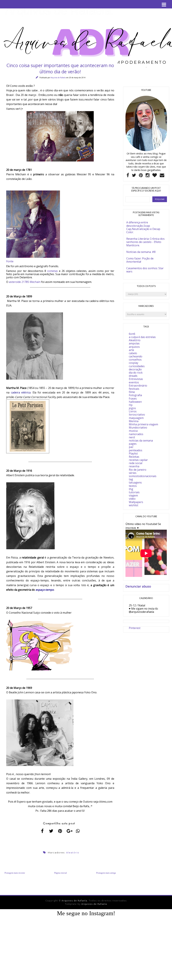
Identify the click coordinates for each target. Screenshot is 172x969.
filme (132, 392)
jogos (132, 408)
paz (131, 447)
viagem (133, 495)
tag (131, 479)
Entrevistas (136, 379)
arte (131, 350)
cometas (52, 271)
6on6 (132, 334)
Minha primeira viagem (143, 424)
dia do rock (136, 372)
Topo (163, 963)
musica (133, 431)
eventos (134, 382)
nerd (132, 437)
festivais (134, 389)
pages (133, 444)
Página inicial (60, 873)
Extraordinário (138, 385)
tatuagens (135, 482)
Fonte (9, 261)
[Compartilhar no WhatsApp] (78, 831)
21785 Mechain (31, 282)
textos (133, 486)
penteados (135, 450)
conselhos (135, 359)
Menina (133, 421)
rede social (135, 463)
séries (132, 473)
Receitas (134, 457)
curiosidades (137, 366)
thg (131, 489)
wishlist (133, 505)
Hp (131, 405)
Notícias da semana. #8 (141, 252)
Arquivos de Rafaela (58, 77)
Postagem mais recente (15, 873)
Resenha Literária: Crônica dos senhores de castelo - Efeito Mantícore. (145, 242)
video (132, 499)
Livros (133, 411)
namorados (136, 434)
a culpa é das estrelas (142, 337)
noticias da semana (141, 440)
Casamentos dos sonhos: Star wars (145, 269)
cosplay (133, 363)
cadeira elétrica (21, 392)
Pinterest (134, 628)
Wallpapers (136, 502)
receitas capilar (138, 460)
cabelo (133, 353)
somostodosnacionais (142, 476)
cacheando (135, 356)
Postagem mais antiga (106, 873)
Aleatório (72, 852)
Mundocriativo (138, 427)
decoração (135, 369)
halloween (135, 402)
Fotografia (135, 395)
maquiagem (136, 418)
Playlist (133, 453)
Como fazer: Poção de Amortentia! (140, 260)
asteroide (15, 282)
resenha (134, 466)
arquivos (134, 347)
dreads (133, 376)
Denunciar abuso (138, 586)
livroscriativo (137, 414)
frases (133, 398)
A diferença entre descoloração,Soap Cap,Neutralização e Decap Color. (143, 227)
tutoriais (134, 492)
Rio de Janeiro (137, 470)
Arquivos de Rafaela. (59, 10)
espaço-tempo (45, 590)
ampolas (134, 343)
